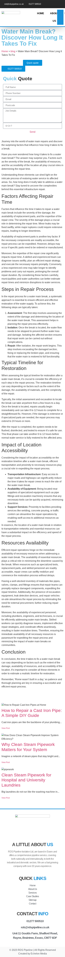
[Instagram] (60, 4)
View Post (6, 728)
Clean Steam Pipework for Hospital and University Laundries (26, 780)
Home (40, 13)
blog (13, 51)
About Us (54, 17)
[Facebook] (55, 4)
